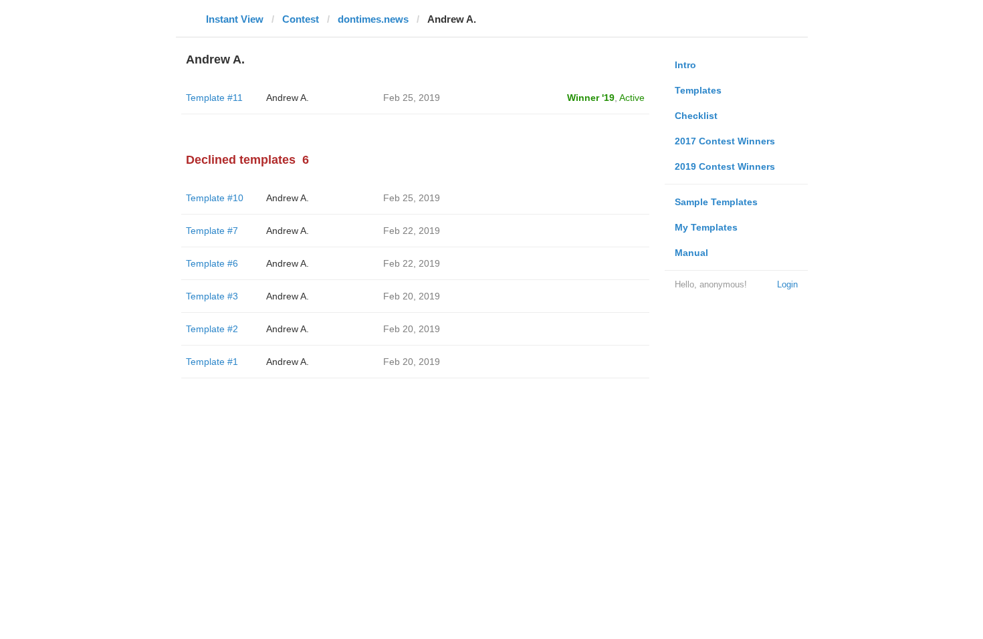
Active (632, 97)
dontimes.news (373, 19)
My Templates (706, 227)
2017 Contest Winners (725, 141)
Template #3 (212, 296)
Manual (691, 252)
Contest (300, 19)
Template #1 (212, 361)
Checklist (696, 115)
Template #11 (214, 97)
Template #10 (214, 198)
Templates (698, 90)
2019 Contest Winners (725, 166)
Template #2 (212, 329)
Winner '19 (591, 97)
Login (787, 284)
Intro (685, 64)
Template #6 (212, 263)
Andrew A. (287, 97)
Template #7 (212, 230)
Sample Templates (716, 202)
